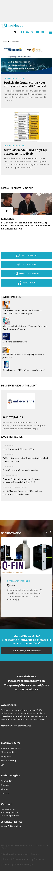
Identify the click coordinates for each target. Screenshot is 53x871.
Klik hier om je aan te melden (27, 650)
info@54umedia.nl (12, 826)
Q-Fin (11, 585)
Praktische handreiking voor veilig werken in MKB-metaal (25, 84)
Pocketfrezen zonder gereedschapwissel (21, 470)
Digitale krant (29, 264)
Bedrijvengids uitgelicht (19, 385)
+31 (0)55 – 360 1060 (13, 822)
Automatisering (11, 475)
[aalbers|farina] (21, 414)
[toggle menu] (49, 32)
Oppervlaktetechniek (18, 581)
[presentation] (45, 532)
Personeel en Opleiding (15, 487)
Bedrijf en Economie (14, 78)
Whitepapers (12, 297)
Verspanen (8, 445)
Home (4, 41)
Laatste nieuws (12, 436)
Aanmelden (6, 781)
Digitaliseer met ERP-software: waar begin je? (24, 370)
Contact (5, 793)
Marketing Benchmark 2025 (15, 342)
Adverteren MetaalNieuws (14, 854)
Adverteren (29, 283)
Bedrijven (5, 785)
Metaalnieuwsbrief (29, 273)
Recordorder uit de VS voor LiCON (18, 449)
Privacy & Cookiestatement (17, 859)
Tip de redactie (29, 255)
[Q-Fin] (13, 567)
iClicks (4, 848)
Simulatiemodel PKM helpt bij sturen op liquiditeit (25, 151)
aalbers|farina (13, 417)
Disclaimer (39, 859)
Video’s (4, 789)
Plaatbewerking (8, 752)
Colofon (35, 854)
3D (2, 765)
